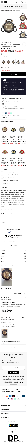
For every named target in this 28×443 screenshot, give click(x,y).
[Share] (25, 10)
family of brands (12, 379)
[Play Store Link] (13, 425)
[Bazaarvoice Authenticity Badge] (13, 232)
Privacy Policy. (13, 384)
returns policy (21, 108)
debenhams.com (7, 311)
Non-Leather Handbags (15, 10)
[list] (13, 26)
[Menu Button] (2, 2)
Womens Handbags (5, 10)
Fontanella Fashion (6, 42)
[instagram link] (12, 432)
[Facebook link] (15, 432)
